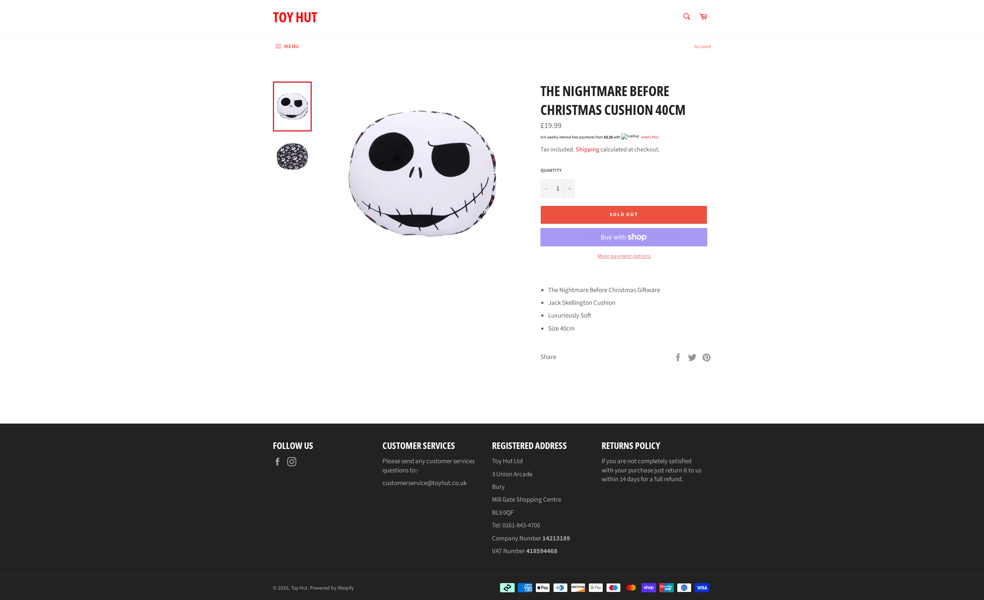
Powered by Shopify (332, 588)
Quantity (551, 171)
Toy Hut (295, 17)
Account (702, 46)
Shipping (587, 149)
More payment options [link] (624, 256)
